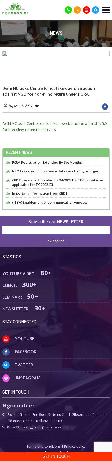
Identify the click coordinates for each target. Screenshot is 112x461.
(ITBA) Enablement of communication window (50, 202)
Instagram (27, 378)
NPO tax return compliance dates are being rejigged (55, 171)
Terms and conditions (44, 446)
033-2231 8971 (17, 427)
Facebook (25, 352)
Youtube (24, 339)
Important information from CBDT (40, 193)
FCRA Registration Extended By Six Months (47, 162)
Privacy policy (74, 446)
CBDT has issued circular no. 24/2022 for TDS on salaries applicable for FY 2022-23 (57, 182)
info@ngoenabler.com (52, 427)
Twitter (24, 365)
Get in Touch (56, 456)
